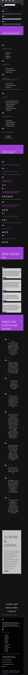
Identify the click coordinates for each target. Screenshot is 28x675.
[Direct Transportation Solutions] (9, 1)
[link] (15, 4)
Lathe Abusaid (5, 673)
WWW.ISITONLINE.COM (8, 672)
